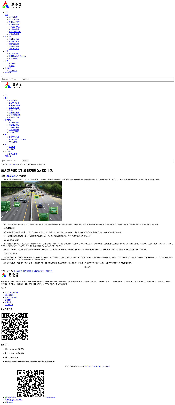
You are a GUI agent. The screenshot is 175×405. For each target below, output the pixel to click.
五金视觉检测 (14, 24)
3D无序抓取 (13, 58)
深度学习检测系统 (11, 292)
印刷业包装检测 (14, 27)
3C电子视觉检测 (15, 32)
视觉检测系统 (14, 39)
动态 (6, 61)
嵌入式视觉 (18, 271)
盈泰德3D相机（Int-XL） (18, 56)
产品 (6, 51)
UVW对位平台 (14, 49)
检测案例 (8, 300)
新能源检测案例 (14, 22)
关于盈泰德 (13, 71)
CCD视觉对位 (14, 46)
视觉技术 (12, 63)
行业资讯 (12, 66)
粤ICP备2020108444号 (92, 366)
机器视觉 (49, 271)
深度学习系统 (14, 54)
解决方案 (8, 37)
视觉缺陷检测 (14, 29)
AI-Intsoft (8, 73)
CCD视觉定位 (14, 44)
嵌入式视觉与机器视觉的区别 (33, 271)
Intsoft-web (106, 366)
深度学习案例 (14, 19)
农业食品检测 (14, 34)
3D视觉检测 (13, 17)
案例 (6, 15)
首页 (6, 12)
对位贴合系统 (14, 41)
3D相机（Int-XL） (11, 297)
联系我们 (8, 68)
